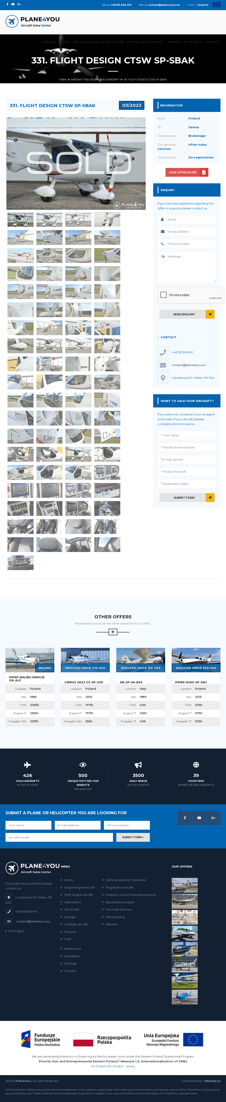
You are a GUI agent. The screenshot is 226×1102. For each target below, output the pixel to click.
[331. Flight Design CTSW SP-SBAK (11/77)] (78, 255)
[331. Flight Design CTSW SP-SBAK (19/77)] (78, 291)
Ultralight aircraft (76, 924)
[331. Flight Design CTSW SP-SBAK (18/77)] (49, 291)
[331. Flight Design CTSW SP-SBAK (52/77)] (107, 436)
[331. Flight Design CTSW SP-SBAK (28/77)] (107, 327)
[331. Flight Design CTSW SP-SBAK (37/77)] (21, 382)
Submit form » (133, 837)
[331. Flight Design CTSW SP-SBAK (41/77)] (21, 400)
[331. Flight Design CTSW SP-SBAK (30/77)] (49, 345)
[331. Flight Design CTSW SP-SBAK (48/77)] (107, 418)
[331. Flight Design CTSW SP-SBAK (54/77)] (49, 454)
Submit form (184, 497)
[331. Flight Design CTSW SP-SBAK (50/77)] (49, 436)
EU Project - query (122, 1066)
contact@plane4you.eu (188, 365)
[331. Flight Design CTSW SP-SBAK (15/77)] (78, 273)
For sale (48, 42)
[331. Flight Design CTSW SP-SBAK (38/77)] (49, 382)
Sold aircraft (109, 79)
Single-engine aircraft (79, 887)
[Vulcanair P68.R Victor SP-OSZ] (185, 885)
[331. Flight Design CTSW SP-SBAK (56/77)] (107, 454)
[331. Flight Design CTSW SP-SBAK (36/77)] (107, 364)
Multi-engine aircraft (78, 894)
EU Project (193, 42)
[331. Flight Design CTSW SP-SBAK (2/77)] (49, 219)
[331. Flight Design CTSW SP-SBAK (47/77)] (78, 418)
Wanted (174, 42)
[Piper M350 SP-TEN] (185, 964)
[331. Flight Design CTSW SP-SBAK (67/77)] (78, 508)
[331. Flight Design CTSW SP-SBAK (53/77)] (21, 454)
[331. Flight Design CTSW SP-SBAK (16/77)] (107, 273)
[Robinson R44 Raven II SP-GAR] (185, 949)
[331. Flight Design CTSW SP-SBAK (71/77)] (78, 526)
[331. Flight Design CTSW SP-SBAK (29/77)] (21, 345)
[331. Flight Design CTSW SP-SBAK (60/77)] (107, 472)
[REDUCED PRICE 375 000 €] (85, 660)
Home (63, 79)
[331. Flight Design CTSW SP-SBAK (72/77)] (107, 526)
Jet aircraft (71, 909)
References (72, 948)
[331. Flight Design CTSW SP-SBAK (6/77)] (49, 237)
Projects (70, 931)
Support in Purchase (144, 42)
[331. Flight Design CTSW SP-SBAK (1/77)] (21, 219)
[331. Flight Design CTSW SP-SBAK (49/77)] (21, 436)
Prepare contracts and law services (131, 894)
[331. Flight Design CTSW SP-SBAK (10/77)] (49, 255)
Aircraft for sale (83, 79)
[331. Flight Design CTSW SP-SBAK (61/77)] (21, 490)
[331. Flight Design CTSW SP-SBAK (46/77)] (49, 418)
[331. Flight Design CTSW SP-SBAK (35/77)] (78, 364)
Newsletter (72, 956)
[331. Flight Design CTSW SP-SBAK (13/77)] (21, 273)
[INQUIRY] (30, 660)
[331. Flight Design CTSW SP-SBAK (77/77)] (21, 562)
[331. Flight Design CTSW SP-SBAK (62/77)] (49, 490)
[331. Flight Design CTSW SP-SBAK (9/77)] (21, 255)
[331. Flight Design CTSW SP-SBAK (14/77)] (49, 273)
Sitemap (70, 963)
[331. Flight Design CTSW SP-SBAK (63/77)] (78, 490)
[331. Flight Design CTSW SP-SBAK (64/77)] (107, 490)
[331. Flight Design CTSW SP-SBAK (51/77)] (78, 436)
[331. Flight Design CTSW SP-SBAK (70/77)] (49, 526)
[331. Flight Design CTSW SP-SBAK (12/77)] (107, 255)
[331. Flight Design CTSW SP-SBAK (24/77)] (107, 309)
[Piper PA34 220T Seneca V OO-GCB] (185, 933)
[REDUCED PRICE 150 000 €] (140, 660)
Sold (66, 42)
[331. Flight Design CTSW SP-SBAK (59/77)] (78, 472)
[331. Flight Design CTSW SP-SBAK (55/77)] (78, 454)
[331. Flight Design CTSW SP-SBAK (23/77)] (78, 309)
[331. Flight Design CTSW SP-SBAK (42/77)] (49, 400)
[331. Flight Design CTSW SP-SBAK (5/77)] (21, 237)
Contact (212, 42)
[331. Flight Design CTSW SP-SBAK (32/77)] (107, 345)
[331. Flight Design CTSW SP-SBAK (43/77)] (78, 400)
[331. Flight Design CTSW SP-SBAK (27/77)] (78, 327)
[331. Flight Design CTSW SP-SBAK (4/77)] (107, 219)
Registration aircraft (120, 887)
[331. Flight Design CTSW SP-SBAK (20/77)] (107, 291)
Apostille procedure (120, 902)
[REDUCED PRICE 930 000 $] (196, 660)
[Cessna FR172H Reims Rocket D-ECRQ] (185, 981)
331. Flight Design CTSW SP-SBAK (145, 79)
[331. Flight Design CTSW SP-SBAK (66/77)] (49, 508)
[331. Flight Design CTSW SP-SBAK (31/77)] (78, 345)
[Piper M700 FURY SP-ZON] (185, 901)
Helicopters (72, 902)
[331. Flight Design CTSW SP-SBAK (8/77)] (107, 237)
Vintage (69, 917)
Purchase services (119, 909)
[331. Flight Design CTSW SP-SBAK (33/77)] (21, 364)
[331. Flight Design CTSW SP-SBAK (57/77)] (21, 472)
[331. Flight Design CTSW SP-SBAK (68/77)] (107, 508)
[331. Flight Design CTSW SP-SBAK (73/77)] (21, 544)
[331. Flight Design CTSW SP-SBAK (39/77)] (78, 382)
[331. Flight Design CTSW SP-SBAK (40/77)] (107, 382)
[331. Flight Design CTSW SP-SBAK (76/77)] (107, 544)
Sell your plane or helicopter (98, 42)
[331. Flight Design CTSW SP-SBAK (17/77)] (21, 291)
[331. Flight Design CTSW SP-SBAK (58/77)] (49, 472)
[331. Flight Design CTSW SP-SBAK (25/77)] (21, 327)
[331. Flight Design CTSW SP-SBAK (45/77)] (21, 418)
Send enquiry (184, 314)
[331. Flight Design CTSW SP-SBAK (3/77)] (78, 219)
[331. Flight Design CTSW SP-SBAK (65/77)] (21, 508)
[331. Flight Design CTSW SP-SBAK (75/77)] (78, 544)
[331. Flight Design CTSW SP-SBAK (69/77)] (21, 526)
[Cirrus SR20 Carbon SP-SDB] (185, 996)
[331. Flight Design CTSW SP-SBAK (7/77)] (78, 237)
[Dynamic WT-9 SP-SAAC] (185, 917)
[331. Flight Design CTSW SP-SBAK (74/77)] (49, 544)
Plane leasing (115, 917)
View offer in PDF (183, 172)
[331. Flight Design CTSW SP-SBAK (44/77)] (107, 400)
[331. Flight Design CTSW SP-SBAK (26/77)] (49, 327)
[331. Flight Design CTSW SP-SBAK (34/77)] (49, 364)
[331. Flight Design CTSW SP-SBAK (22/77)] (49, 309)
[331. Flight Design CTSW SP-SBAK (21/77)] (21, 309)
